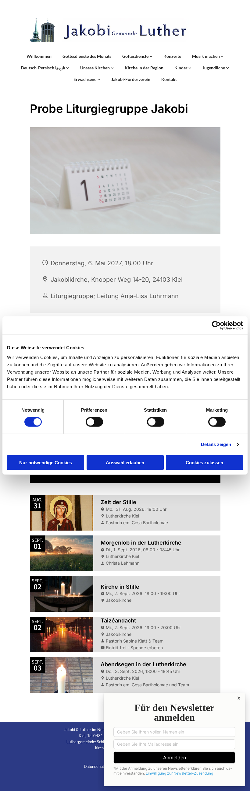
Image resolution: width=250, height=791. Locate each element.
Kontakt (169, 79)
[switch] (94, 422)
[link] (137, 56)
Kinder (181, 67)
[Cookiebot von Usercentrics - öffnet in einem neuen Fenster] (216, 325)
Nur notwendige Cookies (45, 462)
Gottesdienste (135, 56)
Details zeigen (216, 444)
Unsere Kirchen (95, 67)
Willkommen (39, 56)
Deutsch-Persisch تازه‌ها (43, 67)
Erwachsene (85, 79)
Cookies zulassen (204, 462)
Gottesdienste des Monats (86, 56)
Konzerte (172, 56)
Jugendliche (214, 67)
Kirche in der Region (144, 67)
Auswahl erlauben (125, 462)
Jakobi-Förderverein (130, 79)
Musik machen (206, 56)
